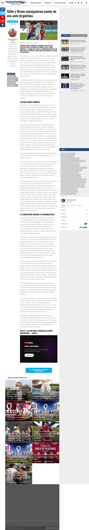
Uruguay (64, 186)
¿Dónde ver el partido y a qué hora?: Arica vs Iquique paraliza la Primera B (78, 41)
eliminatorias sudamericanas (11, 85)
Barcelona (71, 186)
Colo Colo (72, 153)
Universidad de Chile (67, 156)
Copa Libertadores (79, 160)
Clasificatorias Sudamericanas (11, 80)
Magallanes (73, 189)
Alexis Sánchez (11, 75)
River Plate (77, 177)
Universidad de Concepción (69, 191)
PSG (74, 193)
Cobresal (75, 182)
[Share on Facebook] (2, 9)
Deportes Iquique (67, 193)
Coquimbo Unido (66, 182)
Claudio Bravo (11, 82)
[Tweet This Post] (2, 13)
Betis (82, 184)
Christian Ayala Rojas (12, 40)
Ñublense (82, 182)
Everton (76, 184)
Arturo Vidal (76, 175)
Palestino (75, 167)
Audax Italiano (74, 172)
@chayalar (13, 42)
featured (64, 153)
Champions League (67, 177)
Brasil (64, 184)
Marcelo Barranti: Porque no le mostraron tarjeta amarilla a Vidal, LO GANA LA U (78, 58)
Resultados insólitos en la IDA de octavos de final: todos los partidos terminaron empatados (77, 76)
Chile (16, 77)
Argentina (10, 77)
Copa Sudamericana (67, 170)
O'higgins (64, 179)
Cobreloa (70, 184)
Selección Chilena (60, 3)
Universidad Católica (68, 158)
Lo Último (74, 35)
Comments (83, 35)
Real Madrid (72, 179)
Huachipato (78, 170)
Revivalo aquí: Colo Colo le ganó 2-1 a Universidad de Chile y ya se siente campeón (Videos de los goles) (78, 49)
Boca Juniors (81, 179)
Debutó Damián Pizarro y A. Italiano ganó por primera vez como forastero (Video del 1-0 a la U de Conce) (78, 67)
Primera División (35, 3)
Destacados (75, 165)
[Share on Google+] (2, 21)
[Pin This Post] (2, 17)
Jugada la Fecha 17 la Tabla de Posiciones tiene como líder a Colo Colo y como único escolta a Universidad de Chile (77, 86)
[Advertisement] (74, 20)
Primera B (48, 3)
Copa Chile (83, 167)
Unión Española (66, 167)
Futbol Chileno (66, 165)
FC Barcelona (80, 186)
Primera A (65, 189)
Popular (66, 35)
